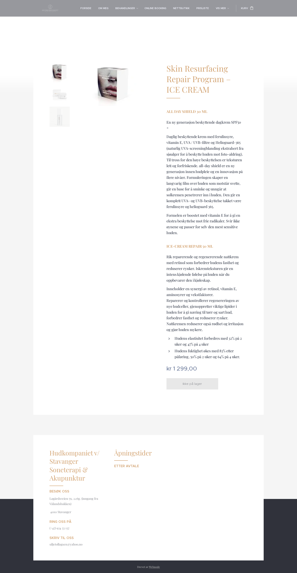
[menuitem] (86, 8)
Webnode (154, 567)
